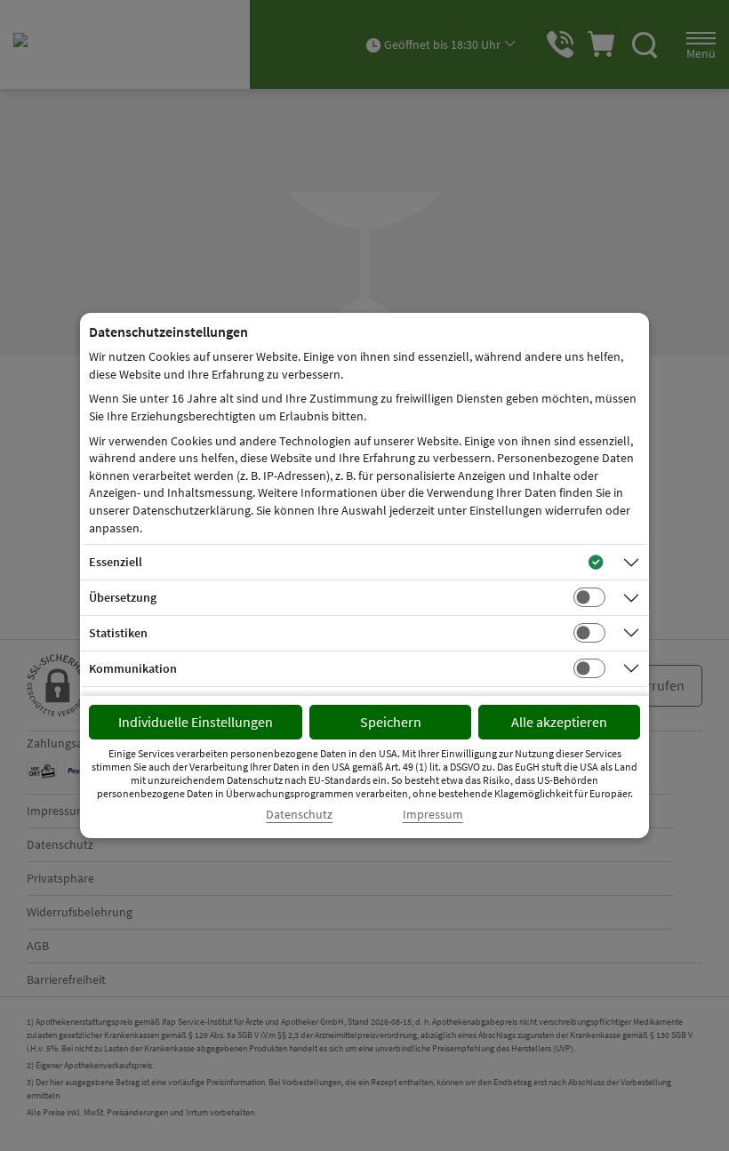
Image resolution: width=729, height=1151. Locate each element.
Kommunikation (133, 668)
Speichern (390, 722)
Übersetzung (122, 597)
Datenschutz (299, 814)
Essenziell (115, 562)
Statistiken (118, 633)
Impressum (433, 814)
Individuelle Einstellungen (195, 722)
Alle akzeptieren (559, 722)
